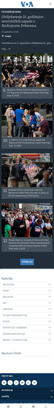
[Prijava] (34, 382)
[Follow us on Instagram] (16, 382)
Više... (5, 49)
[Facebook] (8, 406)
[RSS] (28, 382)
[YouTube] (33, 406)
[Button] (6, 36)
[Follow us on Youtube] (22, 382)
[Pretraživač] (46, 406)
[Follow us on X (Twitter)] (10, 382)
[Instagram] (21, 406)
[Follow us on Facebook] (4, 382)
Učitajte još (27, 262)
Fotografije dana (11, 12)
